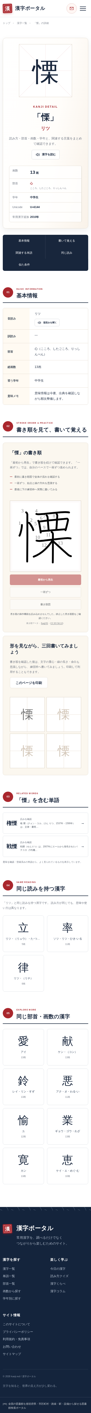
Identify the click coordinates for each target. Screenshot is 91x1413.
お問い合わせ (12, 1346)
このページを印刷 (29, 683)
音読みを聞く (50, 322)
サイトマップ (12, 1354)
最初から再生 (45, 579)
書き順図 (45, 604)
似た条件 (24, 264)
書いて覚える (66, 240)
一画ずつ (45, 592)
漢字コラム (57, 1291)
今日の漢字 (57, 1269)
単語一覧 (9, 1276)
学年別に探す (12, 1298)
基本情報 (24, 240)
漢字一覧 (22, 23)
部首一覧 (9, 1283)
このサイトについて (16, 1324)
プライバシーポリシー (18, 1332)
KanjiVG (44, 623)
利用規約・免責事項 (16, 1339)
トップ (6, 23)
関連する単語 (24, 252)
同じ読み (66, 252)
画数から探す (12, 1291)
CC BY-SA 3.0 (57, 623)
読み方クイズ (59, 1276)
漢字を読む (49, 154)
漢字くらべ (57, 1283)
